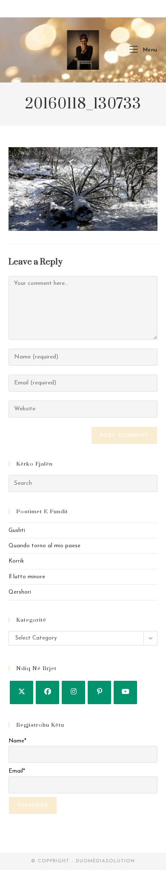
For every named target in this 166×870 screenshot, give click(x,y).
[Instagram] (73, 692)
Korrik (16, 561)
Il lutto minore (27, 577)
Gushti (17, 530)
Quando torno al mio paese (44, 546)
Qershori (20, 592)
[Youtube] (125, 692)
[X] (21, 692)
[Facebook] (47, 692)
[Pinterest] (99, 692)
